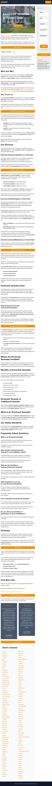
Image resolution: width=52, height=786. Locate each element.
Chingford (4, 710)
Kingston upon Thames (23, 751)
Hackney (4, 674)
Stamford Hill (5, 692)
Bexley (19, 657)
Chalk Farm (5, 751)
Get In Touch (44, 54)
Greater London (5, 684)
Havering (4, 759)
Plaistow (17, 591)
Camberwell (5, 739)
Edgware (20, 714)
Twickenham (21, 747)
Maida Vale (20, 651)
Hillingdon (20, 775)
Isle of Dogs (5, 686)
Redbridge (4, 661)
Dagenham (4, 714)
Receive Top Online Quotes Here (18, 111)
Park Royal (20, 704)
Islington (4, 706)
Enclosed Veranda (6, 35)
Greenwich (4, 700)
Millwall (4, 688)
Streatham (20, 671)
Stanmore (20, 728)
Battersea (20, 669)
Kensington (21, 665)
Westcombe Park (6, 694)
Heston (20, 763)
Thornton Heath (21, 692)
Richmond (20, 734)
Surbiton (20, 759)
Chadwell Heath (6, 704)
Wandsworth (21, 679)
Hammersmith (21, 687)
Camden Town (5, 741)
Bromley (4, 663)
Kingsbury (20, 694)
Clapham (4, 776)
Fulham (20, 681)
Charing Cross (5, 737)
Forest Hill (4, 757)
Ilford (21, 591)
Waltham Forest (5, 682)
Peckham (4, 725)
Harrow (20, 738)
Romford (4, 747)
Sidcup (3, 772)
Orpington (20, 696)
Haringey (4, 719)
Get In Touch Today (18, 47)
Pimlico (4, 755)
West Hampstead (22, 659)
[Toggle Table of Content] (13, 52)
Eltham (3, 733)
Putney (20, 689)
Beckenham (21, 667)
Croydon (20, 712)
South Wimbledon (22, 706)
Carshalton (20, 726)
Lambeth (4, 763)
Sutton (19, 743)
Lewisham (4, 729)
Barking (4, 665)
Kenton (20, 722)
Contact (48, 2)
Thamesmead (5, 702)
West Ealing (21, 732)
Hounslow (20, 757)
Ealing (19, 730)
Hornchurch (5, 770)
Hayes (19, 765)
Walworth (4, 721)
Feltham (20, 773)
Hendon (20, 675)
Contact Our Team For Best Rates (18, 170)
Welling (4, 735)
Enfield (3, 768)
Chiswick (20, 700)
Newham (7, 591)
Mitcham (20, 708)
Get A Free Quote (18, 641)
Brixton (3, 761)
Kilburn (20, 661)
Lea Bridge (4, 670)
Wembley (20, 716)
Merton (19, 702)
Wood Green (5, 731)
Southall (20, 755)
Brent (19, 673)
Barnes (20, 698)
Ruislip (20, 767)
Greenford (20, 745)
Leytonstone (12, 591)
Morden (20, 720)
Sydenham (20, 653)
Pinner (19, 761)
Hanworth (20, 769)
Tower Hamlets (5, 676)
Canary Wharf (5, 678)
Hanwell (20, 740)
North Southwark (6, 717)
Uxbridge (20, 777)
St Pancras (4, 727)
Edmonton (4, 723)
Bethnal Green (5, 680)
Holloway (4, 712)
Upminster (20, 663)
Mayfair (4, 753)
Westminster (5, 745)
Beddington (21, 718)
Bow (3, 668)
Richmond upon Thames (23, 736)
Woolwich (4, 690)
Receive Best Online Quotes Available (18, 326)
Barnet (19, 685)
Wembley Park (21, 710)
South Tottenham (6, 696)
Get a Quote (17, 25)
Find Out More (18, 547)
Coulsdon (20, 753)
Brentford (20, 724)
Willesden (20, 677)
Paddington (4, 774)
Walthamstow (5, 672)
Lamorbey (4, 765)
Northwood (20, 771)
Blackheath (4, 708)
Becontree (4, 698)
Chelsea (20, 655)
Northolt (20, 749)
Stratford (3, 591)
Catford (4, 749)
